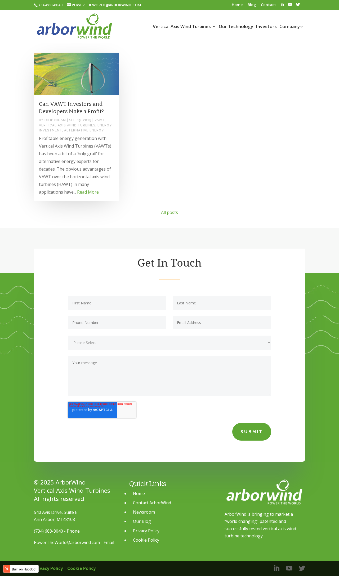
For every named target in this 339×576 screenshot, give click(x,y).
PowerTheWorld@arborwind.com (67, 542)
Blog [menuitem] (252, 5)
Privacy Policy (48, 568)
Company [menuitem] (289, 26)
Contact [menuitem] (268, 5)
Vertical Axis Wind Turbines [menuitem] (182, 26)
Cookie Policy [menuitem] (146, 540)
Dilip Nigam (55, 120)
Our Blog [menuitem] (142, 521)
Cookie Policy (81, 568)
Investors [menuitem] (266, 26)
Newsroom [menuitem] (144, 512)
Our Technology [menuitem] (236, 26)
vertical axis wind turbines (67, 125)
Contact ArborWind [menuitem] (152, 503)
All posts (169, 212)
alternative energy (84, 130)
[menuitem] (282, 5)
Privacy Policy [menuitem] (146, 531)
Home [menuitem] (237, 5)
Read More (88, 192)
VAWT (100, 120)
